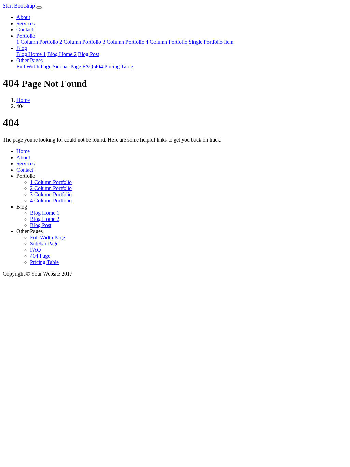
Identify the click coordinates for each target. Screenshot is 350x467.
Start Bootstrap (19, 6)
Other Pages (29, 60)
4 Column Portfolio (166, 42)
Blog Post (88, 54)
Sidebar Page (67, 66)
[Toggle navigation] (39, 7)
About (23, 17)
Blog (21, 48)
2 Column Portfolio (80, 42)
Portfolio (25, 36)
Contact (24, 29)
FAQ (87, 66)
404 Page (40, 256)
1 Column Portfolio (37, 42)
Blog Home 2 (62, 54)
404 (99, 66)
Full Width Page (33, 66)
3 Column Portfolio (123, 42)
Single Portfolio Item (211, 42)
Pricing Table (118, 66)
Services (25, 23)
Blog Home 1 (31, 54)
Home (23, 100)
